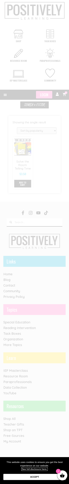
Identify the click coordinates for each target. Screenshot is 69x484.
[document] (34, 242)
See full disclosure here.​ (34, 469)
